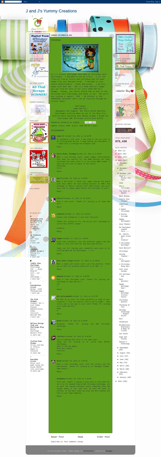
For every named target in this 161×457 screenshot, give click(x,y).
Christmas (123, 251)
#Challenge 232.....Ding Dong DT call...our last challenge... (36, 272)
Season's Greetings (124, 343)
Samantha (77, 393)
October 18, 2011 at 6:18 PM (74, 321)
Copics (61, 126)
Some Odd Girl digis (88, 126)
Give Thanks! (125, 224)
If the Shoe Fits (97, 113)
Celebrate (123, 322)
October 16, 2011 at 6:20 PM (88, 154)
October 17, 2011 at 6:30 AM (77, 214)
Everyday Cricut (34, 360)
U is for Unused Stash (70, 384)
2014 (120, 151)
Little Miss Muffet (93, 118)
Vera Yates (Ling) (65, 261)
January (123, 377)
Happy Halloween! (124, 220)
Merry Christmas (124, 187)
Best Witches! (124, 280)
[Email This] (86, 122)
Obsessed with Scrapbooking (36, 220)
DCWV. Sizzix (72, 126)
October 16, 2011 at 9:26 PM (74, 178)
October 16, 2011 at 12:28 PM (78, 136)
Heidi (59, 321)
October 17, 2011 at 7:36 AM (75, 238)
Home (80, 437)
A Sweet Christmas (124, 210)
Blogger (109, 451)
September (124, 348)
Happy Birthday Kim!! (124, 286)
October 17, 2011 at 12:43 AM (77, 198)
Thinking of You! (124, 306)
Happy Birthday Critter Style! (124, 294)
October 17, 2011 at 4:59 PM (76, 276)
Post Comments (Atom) (73, 442)
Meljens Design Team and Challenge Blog (37, 325)
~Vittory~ (61, 336)
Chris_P (60, 198)
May (122, 363)
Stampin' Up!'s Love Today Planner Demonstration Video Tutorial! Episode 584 (37, 309)
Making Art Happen (35, 254)
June (122, 359)
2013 (120, 154)
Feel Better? (125, 248)
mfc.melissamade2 (64, 296)
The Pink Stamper (34, 300)
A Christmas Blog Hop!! (124, 265)
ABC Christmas (76, 118)
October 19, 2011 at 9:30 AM (78, 336)
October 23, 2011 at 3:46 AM (78, 379)
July (122, 356)
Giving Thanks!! (124, 255)
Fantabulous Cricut (35, 286)
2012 (120, 157)
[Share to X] (90, 122)
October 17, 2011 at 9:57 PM (85, 296)
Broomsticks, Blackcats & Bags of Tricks (125, 328)
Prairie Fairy (59, 116)
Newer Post (57, 437)
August (123, 353)
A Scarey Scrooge (123, 215)
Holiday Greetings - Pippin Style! (124, 313)
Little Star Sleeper (124, 200)
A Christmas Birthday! (124, 244)
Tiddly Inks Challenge (35, 264)
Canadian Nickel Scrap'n (37, 250)
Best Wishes (124, 196)
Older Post (103, 437)
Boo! (121, 319)
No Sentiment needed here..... (125, 229)
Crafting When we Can (77, 113)
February (123, 372)
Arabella (60, 214)
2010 (120, 381)
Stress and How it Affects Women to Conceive (37, 348)
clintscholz (88, 451)
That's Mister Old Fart (124, 178)
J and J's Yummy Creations (51, 10)
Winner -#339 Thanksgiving (36, 290)
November (123, 168)
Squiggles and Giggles (67, 111)
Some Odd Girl (80, 109)
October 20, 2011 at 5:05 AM (74, 361)
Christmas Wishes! (123, 301)
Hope (121, 183)
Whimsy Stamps (89, 116)
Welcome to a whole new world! (36, 225)
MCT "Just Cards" (34, 240)
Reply (59, 147)
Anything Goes (74, 116)
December (123, 163)
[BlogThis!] (88, 122)
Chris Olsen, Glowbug (66, 154)
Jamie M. (60, 136)
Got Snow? (123, 334)
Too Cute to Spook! (124, 192)
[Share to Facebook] (92, 122)
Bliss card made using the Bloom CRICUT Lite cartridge (37, 366)
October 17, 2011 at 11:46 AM (86, 261)
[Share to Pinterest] (95, 122)
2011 (120, 160)
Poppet (59, 238)
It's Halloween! (124, 260)
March (122, 369)
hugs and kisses (123, 338)
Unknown (60, 276)
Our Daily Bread (88, 111)
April (59, 178)
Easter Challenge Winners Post (36, 331)
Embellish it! (123, 205)
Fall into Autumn (123, 270)
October (123, 173)
